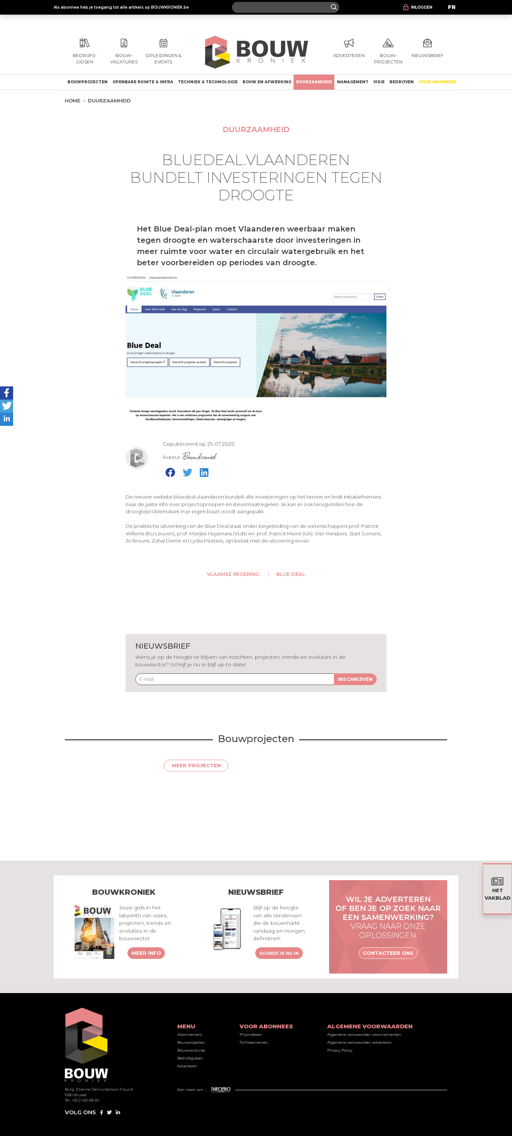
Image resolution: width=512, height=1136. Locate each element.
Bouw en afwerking (267, 82)
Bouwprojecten (87, 82)
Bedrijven (401, 82)
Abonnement (189, 1034)
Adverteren (187, 1066)
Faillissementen (254, 1042)
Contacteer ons (388, 953)
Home (72, 101)
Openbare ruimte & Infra (142, 82)
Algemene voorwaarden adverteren (359, 1042)
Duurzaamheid (314, 82)
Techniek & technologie (208, 82)
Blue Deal (290, 574)
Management (352, 82)
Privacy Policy (339, 1050)
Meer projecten (196, 765)
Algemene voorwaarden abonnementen (364, 1034)
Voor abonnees (438, 82)
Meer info (146, 953)
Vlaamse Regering (233, 574)
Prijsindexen (251, 1034)
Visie (379, 82)
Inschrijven (355, 679)
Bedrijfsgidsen (190, 1058)
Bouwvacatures (191, 1050)
